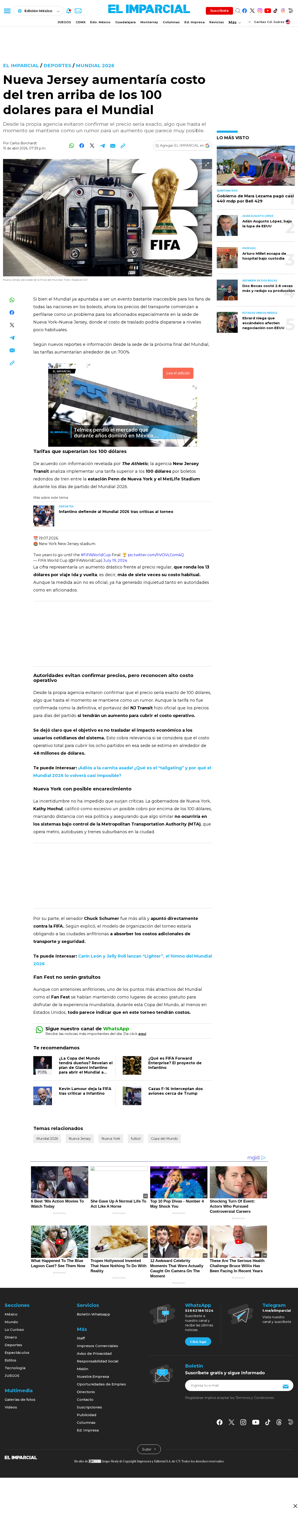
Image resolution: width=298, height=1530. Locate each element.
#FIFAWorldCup (96, 555)
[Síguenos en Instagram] (260, 10)
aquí (142, 1033)
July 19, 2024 (115, 560)
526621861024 (199, 1310)
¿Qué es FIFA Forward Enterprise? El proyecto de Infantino (175, 1063)
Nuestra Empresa (93, 1376)
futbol (135, 1139)
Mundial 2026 (95, 65)
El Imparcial (21, 65)
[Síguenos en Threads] (283, 10)
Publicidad (86, 1415)
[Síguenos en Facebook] (244, 10)
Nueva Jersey (80, 1139)
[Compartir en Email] (112, 145)
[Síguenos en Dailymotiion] (290, 1422)
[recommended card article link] (43, 516)
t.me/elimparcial (276, 1310)
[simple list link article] (256, 168)
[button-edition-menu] (250, 22)
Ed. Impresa (194, 22)
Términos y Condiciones (254, 1398)
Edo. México (100, 22)
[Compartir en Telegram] (102, 145)
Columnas (171, 22)
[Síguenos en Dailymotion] (291, 10)
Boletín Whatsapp (93, 1314)
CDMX (80, 22)
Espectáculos (17, 1352)
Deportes (57, 65)
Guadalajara (125, 22)
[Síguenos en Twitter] (252, 10)
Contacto (85, 1399)
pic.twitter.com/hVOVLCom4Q (156, 555)
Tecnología (15, 1368)
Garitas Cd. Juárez (269, 22)
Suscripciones (89, 1407)
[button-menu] (7, 11)
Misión (82, 1369)
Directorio (86, 1392)
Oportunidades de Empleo (101, 1384)
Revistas (216, 22)
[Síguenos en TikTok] (275, 10)
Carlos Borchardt (23, 143)
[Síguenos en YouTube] (267, 10)
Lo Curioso (14, 1329)
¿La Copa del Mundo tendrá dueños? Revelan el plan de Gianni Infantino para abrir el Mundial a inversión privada (86, 1067)
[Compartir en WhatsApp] (71, 145)
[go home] (21, 1457)
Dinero (11, 1337)
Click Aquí (198, 1342)
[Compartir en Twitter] (92, 145)
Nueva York (111, 1139)
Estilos (10, 1360)
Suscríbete (219, 11)
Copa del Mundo (164, 1139)
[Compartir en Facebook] (81, 145)
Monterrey (149, 22)
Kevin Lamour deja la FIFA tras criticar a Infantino (85, 1091)
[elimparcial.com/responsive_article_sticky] (295, 1506)
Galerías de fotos (20, 1399)
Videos (11, 1407)
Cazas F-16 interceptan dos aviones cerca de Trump (175, 1091)
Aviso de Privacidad (94, 1353)
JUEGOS (64, 22)
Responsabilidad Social (98, 1361)
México (11, 1314)
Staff (81, 1338)
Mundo (11, 1322)
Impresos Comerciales (97, 1346)
